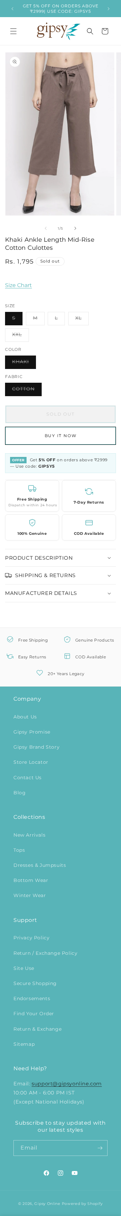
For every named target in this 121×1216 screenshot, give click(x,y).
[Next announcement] (108, 8)
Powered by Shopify (82, 1203)
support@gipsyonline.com (67, 1083)
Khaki (24, 363)
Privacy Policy (31, 938)
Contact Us (27, 778)
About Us (25, 717)
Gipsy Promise (31, 732)
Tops (19, 850)
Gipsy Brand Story (36, 747)
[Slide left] (45, 228)
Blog (19, 793)
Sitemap (24, 1044)
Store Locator (30, 762)
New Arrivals (29, 835)
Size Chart (18, 285)
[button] (13, 31)
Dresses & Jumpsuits (39, 865)
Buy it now (61, 435)
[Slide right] (75, 228)
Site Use (23, 968)
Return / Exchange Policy (45, 953)
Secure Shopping (35, 983)
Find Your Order (33, 1014)
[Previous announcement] (12, 8)
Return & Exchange (37, 1029)
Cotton (27, 390)
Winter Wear (29, 895)
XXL (20, 336)
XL (82, 320)
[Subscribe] (99, 1148)
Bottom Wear (30, 880)
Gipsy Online (47, 1203)
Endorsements (31, 998)
